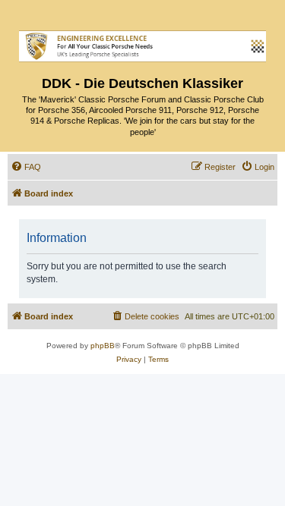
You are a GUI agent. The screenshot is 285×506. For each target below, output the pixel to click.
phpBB (102, 345)
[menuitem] (26, 167)
